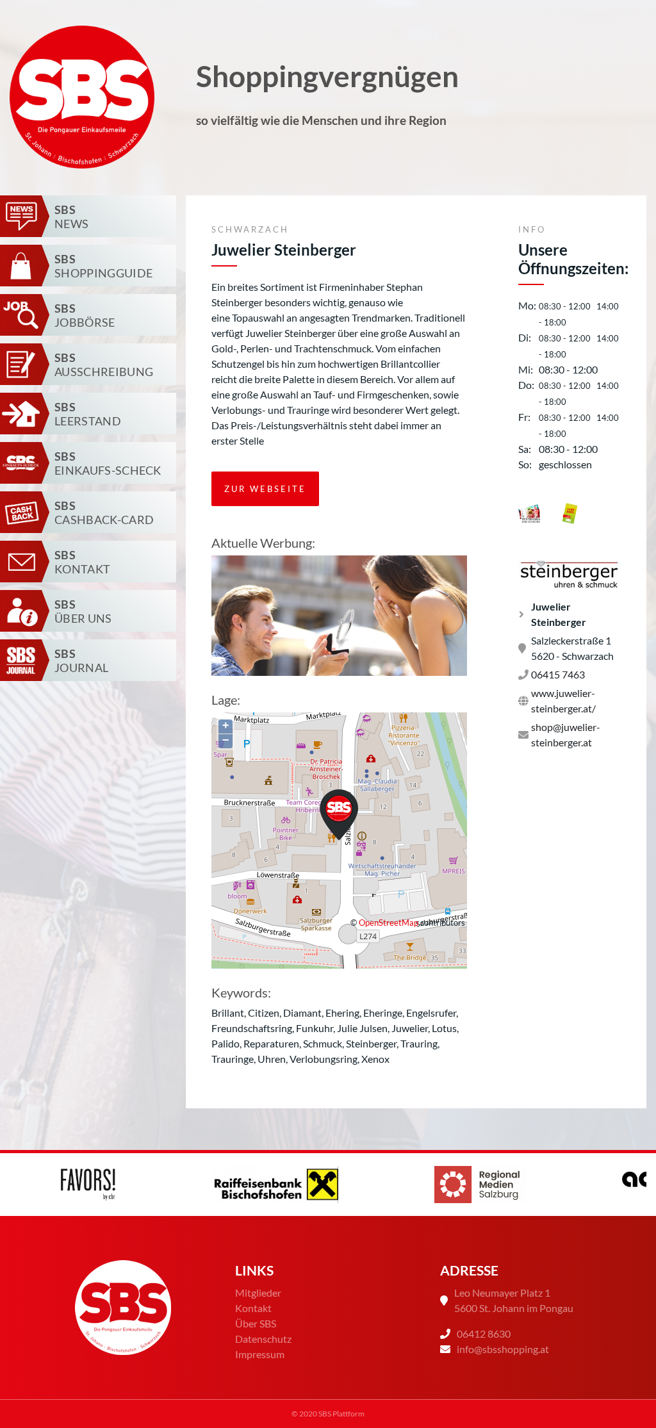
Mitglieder (258, 1292)
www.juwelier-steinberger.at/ (563, 700)
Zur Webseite (265, 489)
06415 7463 (558, 674)
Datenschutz (263, 1339)
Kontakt (253, 1308)
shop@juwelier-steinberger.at (565, 734)
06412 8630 (484, 1333)
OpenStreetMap (388, 922)
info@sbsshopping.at (503, 1349)
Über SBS (255, 1323)
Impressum (259, 1354)
